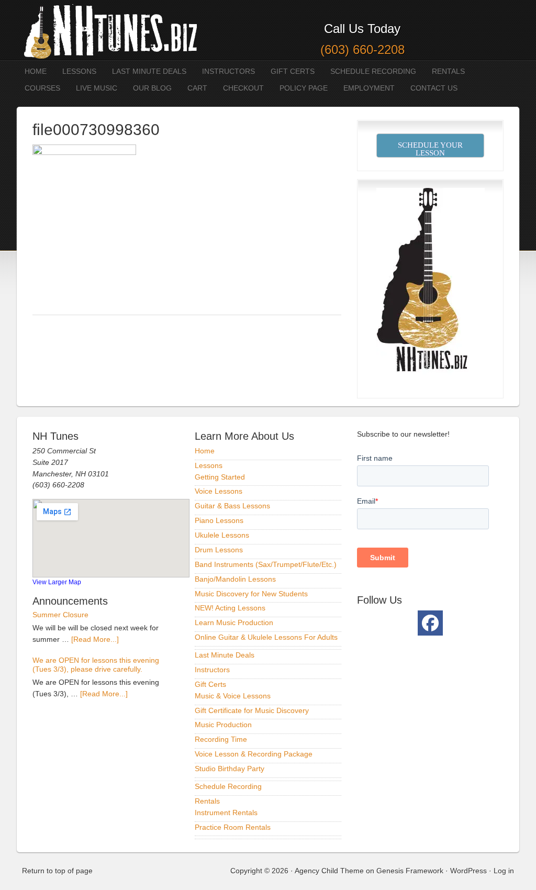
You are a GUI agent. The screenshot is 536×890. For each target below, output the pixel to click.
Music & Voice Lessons (233, 696)
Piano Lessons (219, 520)
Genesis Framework (409, 870)
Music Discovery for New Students (251, 593)
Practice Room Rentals (233, 827)
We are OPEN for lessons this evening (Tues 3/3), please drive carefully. (95, 665)
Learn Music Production (234, 622)
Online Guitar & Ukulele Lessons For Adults (266, 637)
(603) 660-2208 (362, 49)
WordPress (468, 870)
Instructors (228, 71)
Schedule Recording (373, 71)
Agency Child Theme (329, 870)
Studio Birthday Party (229, 768)
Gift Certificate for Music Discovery (252, 710)
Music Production (223, 724)
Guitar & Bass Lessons (232, 506)
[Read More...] (95, 639)
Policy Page (304, 88)
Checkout (243, 88)
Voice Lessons (218, 491)
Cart (197, 88)
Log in (504, 870)
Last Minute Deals (149, 71)
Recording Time (221, 739)
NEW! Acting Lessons (230, 608)
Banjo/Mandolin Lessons (235, 579)
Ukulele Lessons (222, 535)
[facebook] (430, 623)
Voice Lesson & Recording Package (253, 754)
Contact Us (433, 88)
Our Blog (152, 88)
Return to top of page (57, 870)
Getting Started (220, 477)
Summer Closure (60, 614)
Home (36, 71)
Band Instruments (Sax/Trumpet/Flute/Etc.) (266, 564)
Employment (369, 88)
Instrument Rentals (226, 812)
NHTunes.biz (108, 30)
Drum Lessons (219, 550)
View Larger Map (56, 581)
